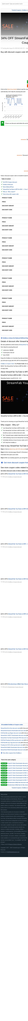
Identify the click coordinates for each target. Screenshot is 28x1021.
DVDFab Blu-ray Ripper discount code (11, 733)
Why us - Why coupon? (9, 191)
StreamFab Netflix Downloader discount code (13, 747)
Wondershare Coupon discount (15, 687)
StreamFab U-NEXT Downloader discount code (13, 735)
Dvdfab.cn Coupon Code (7, 363)
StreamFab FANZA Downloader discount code (13, 749)
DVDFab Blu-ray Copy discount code (10, 742)
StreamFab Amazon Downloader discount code (13, 730)
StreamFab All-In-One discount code (10, 728)
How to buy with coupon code (11, 194)
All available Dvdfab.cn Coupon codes (12, 724)
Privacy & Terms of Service (15, 844)
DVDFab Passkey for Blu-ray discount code (12, 740)
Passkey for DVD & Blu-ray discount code (12, 745)
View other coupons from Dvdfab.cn (12, 753)
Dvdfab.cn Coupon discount (15, 476)
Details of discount (8, 184)
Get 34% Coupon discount (10, 182)
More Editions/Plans (8, 187)
